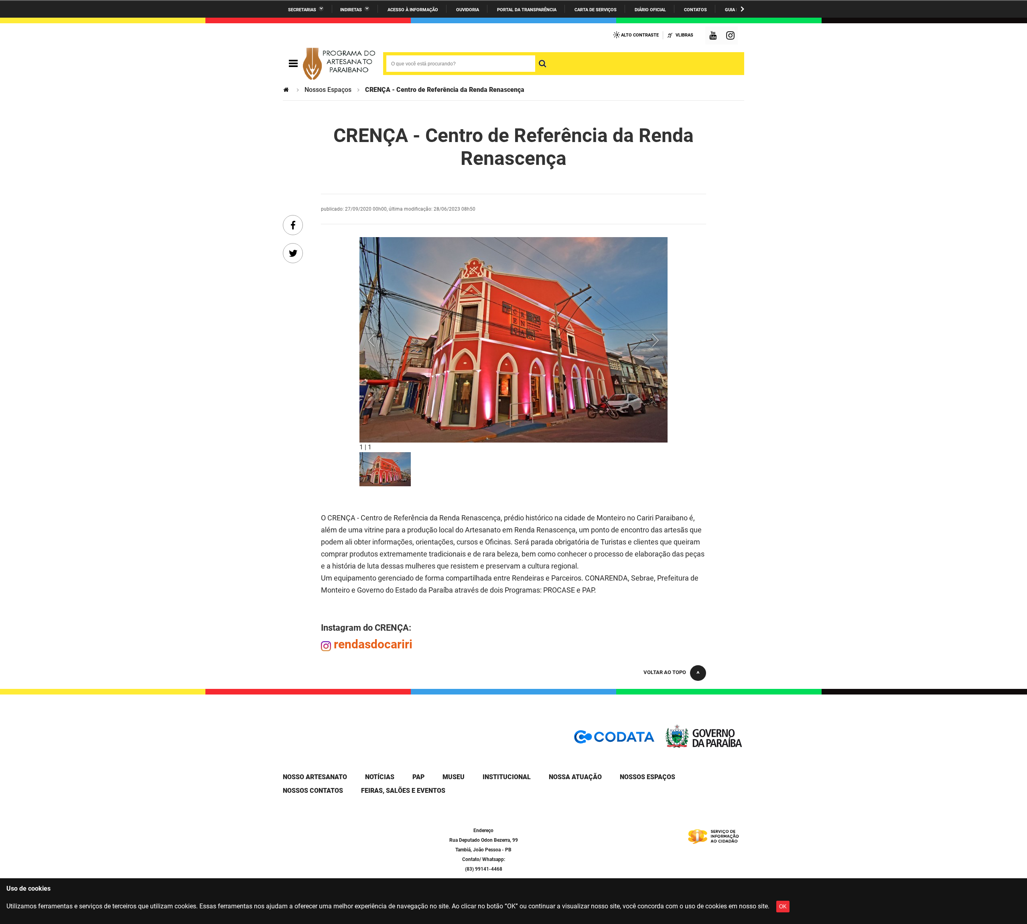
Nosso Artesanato (315, 777)
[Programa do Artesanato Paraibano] (339, 64)
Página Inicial (287, 89)
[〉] (644, 340)
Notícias (379, 777)
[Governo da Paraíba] (704, 746)
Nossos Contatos (313, 790)
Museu (453, 777)
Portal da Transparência (526, 9)
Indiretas (351, 9)
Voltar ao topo (664, 672)
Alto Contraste (640, 35)
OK (783, 907)
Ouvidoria (467, 9)
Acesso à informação (413, 9)
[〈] (382, 340)
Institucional (507, 777)
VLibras (684, 35)
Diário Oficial (650, 9)
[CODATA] (614, 739)
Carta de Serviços (595, 9)
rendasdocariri (373, 644)
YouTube (714, 36)
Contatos (695, 9)
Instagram (731, 36)
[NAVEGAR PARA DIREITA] (742, 9)
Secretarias (302, 9)
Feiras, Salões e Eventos (403, 790)
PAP (418, 777)
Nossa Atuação (575, 777)
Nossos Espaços (327, 89)
